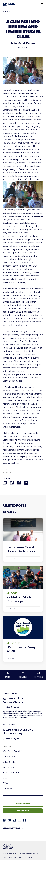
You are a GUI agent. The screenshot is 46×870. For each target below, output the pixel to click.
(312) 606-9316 (11, 707)
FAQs (5, 783)
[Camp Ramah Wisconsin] (9, 4)
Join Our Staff (9, 767)
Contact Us (23, 677)
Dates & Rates (9, 762)
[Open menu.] (42, 4)
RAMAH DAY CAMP (12, 828)
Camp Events (11, 593)
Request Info (23, 803)
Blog (7, 12)
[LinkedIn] (5, 483)
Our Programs (9, 756)
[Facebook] (19, 483)
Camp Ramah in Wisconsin (22, 857)
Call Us (7, 677)
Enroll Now (23, 810)
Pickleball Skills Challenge (19, 599)
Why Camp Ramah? (12, 751)
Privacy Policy (7, 857)
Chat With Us (38, 677)
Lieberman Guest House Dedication (20, 549)
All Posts (8, 512)
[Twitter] (12, 483)
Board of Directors (11, 772)
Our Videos (8, 788)
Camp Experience (13, 643)
